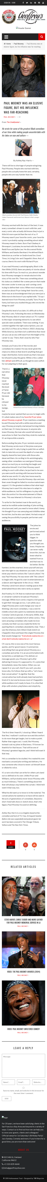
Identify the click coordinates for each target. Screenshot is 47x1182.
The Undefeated (13, 122)
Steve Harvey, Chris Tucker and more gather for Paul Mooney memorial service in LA (23, 921)
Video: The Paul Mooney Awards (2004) (23, 971)
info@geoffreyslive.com (14, 1168)
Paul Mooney (9, 117)
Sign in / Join (9, 2)
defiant (8, 360)
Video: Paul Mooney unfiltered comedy (23, 1029)
